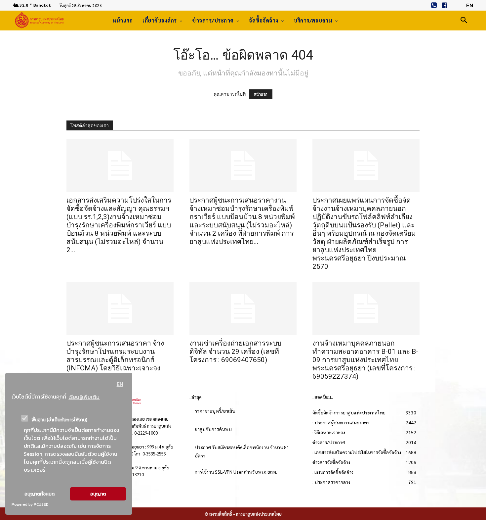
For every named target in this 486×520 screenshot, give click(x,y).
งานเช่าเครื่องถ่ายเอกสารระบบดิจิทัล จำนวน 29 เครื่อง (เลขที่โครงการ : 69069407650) (235, 351)
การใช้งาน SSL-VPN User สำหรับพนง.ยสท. (236, 472)
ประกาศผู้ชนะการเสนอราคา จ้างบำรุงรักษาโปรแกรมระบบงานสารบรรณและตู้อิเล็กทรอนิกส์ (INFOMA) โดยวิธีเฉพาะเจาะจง (115, 355)
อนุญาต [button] (98, 493)
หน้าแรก (260, 94)
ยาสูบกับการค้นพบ (213, 429)
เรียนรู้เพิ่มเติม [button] (84, 397)
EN (120, 384)
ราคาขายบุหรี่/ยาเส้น (215, 411)
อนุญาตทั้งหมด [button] (39, 493)
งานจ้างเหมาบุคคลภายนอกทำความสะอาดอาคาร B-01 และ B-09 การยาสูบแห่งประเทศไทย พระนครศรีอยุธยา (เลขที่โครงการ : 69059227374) (365, 359)
